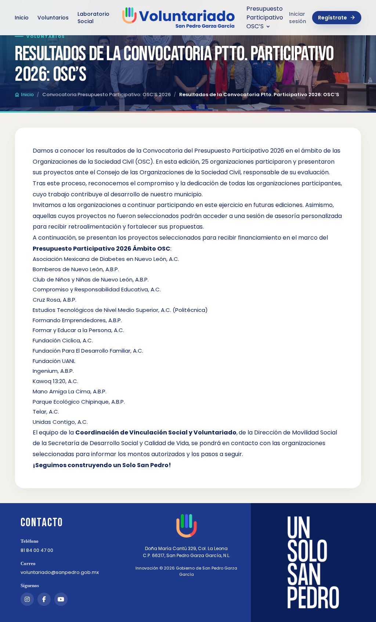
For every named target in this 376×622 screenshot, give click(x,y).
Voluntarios (53, 17)
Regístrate (336, 17)
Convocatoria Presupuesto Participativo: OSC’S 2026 (106, 94)
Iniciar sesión (297, 17)
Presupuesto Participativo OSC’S (264, 17)
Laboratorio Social (93, 17)
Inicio (22, 17)
